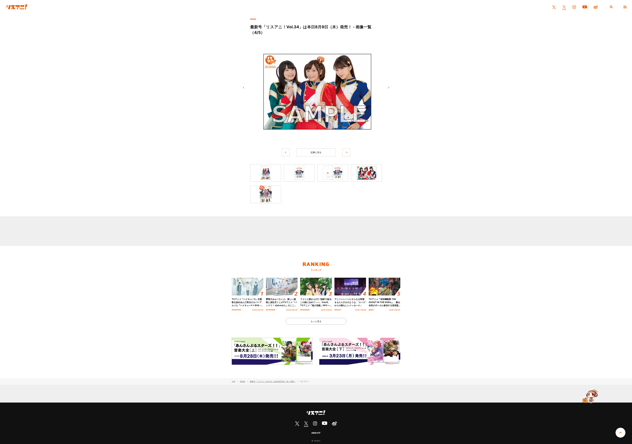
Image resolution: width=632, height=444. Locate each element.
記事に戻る (316, 152)
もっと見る (316, 321)
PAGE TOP (620, 433)
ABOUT (316, 433)
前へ (244, 88)
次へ (388, 88)
